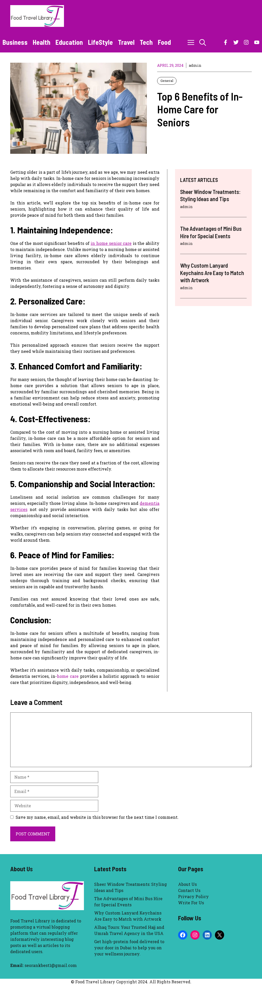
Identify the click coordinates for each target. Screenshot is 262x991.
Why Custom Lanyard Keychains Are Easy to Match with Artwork (212, 272)
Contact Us (189, 890)
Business (15, 42)
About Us (187, 884)
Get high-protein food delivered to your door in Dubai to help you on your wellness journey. (129, 947)
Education (69, 42)
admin (195, 65)
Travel (126, 42)
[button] (203, 42)
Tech (146, 42)
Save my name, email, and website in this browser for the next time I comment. (97, 817)
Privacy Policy (193, 896)
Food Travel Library (30, 920)
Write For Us (191, 902)
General (166, 80)
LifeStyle (100, 42)
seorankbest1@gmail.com (51, 965)
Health (41, 42)
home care (68, 676)
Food (164, 42)
